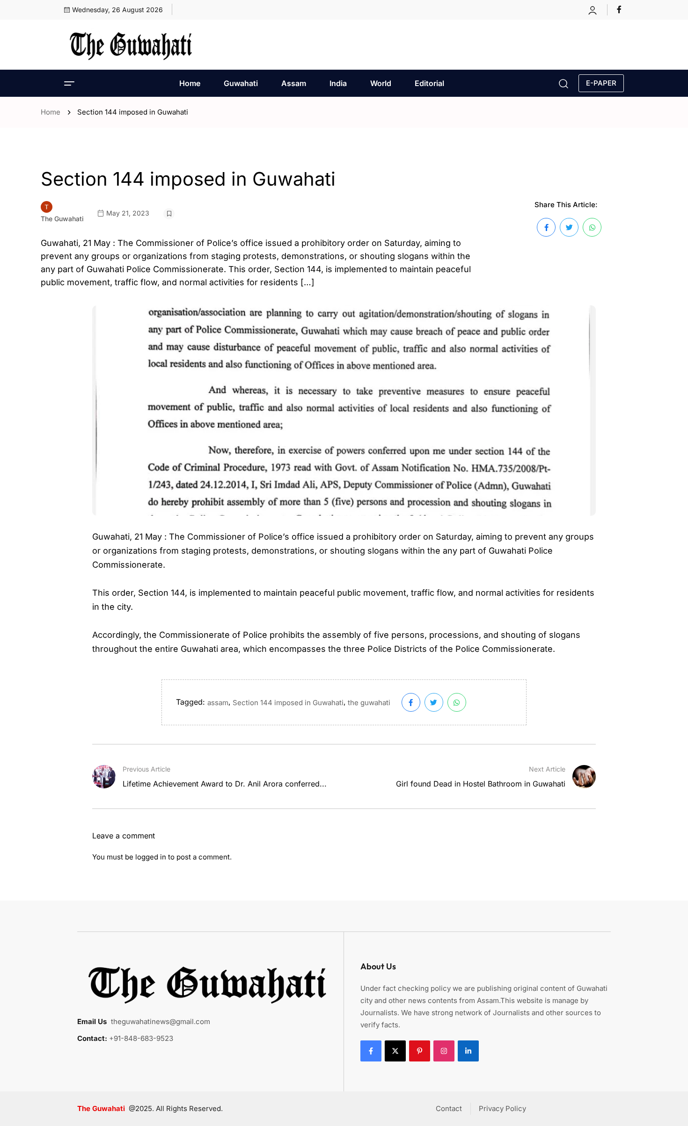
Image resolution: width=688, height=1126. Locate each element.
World (380, 83)
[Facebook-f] (370, 1050)
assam (217, 702)
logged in (150, 856)
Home (189, 83)
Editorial (429, 83)
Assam (293, 83)
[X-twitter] (395, 1050)
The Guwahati (62, 219)
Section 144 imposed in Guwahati (288, 702)
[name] (620, 9)
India (338, 83)
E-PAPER (601, 83)
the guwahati (369, 702)
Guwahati (241, 83)
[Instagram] (443, 1050)
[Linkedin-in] (468, 1050)
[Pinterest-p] (419, 1050)
